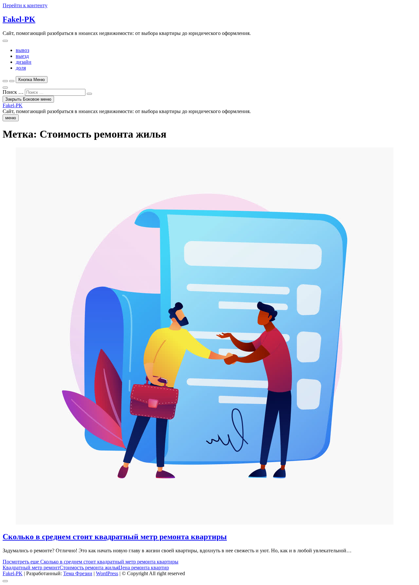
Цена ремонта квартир (143, 567)
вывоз (22, 50)
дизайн (23, 62)
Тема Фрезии (77, 573)
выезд (22, 56)
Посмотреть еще (90, 561)
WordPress (107, 573)
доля (21, 68)
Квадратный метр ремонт (31, 567)
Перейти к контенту (25, 5)
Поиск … (13, 92)
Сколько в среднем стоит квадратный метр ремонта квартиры (115, 536)
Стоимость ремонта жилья (89, 567)
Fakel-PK (19, 19)
